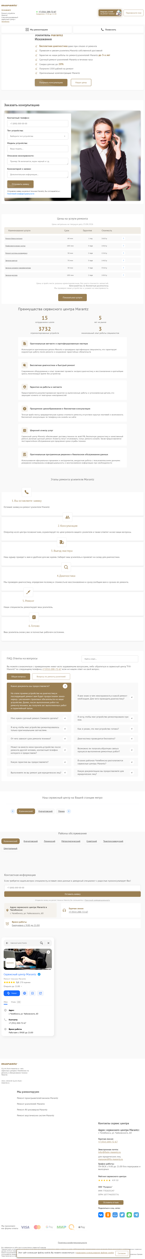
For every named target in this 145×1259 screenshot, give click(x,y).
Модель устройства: (17, 143)
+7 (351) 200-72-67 (47, 12)
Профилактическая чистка (15, 246)
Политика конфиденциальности (72, 1242)
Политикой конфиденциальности (20, 194)
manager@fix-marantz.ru (110, 1159)
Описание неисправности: (20, 155)
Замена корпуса (11, 260)
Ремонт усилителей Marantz (31, 1103)
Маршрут (14, 993)
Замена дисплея (11, 275)
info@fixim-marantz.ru (109, 1152)
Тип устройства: (15, 130)
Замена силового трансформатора (18, 268)
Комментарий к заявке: (19, 168)
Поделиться (101, 1214)
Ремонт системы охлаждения (16, 253)
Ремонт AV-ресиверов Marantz (32, 1109)
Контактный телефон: (18, 117)
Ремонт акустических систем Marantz (35, 1115)
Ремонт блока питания (13, 238)
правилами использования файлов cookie (95, 1252)
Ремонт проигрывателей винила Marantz (37, 1098)
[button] (12, 811)
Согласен (122, 1253)
